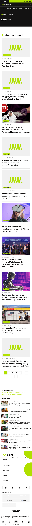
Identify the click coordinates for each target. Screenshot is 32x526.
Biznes (20, 8)
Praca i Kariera (27, 8)
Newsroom (5, 478)
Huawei (22, 392)
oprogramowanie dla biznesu (16, 394)
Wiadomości (8, 8)
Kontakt (4, 473)
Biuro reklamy (5, 465)
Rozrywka (4, 475)
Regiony (15, 8)
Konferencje (17, 392)
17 (26, 373)
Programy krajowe (5, 394)
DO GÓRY (15, 510)
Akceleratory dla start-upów (7, 392)
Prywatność (5, 483)
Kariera (4, 468)
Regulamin (5, 480)
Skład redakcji (5, 470)
